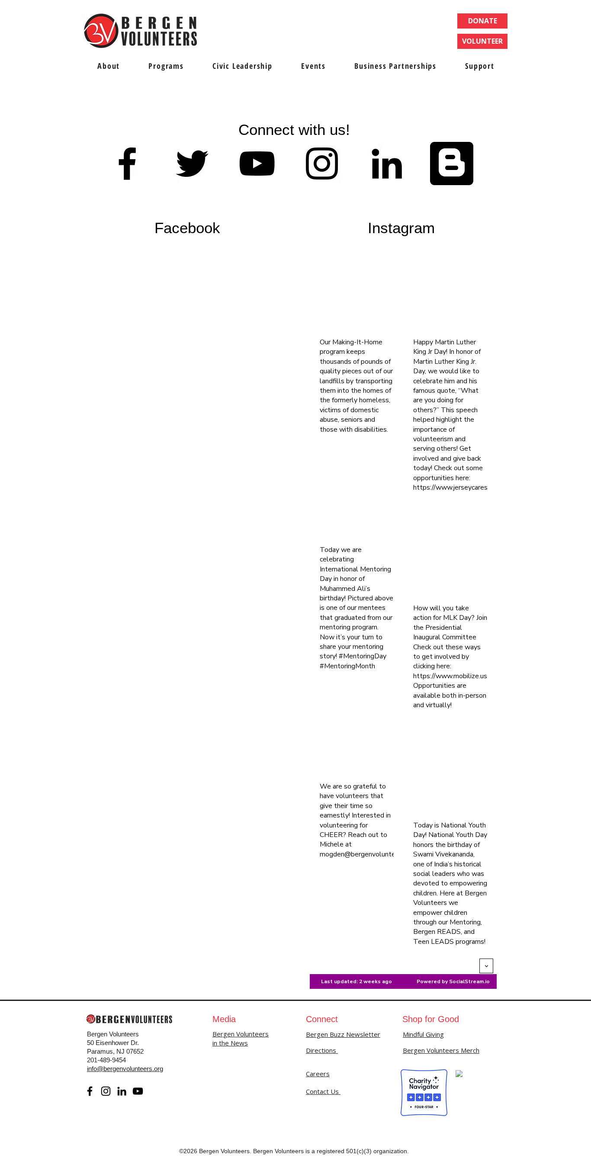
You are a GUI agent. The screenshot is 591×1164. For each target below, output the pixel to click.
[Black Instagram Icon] (322, 163)
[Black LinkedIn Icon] (386, 163)
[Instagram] (106, 1091)
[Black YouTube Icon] (257, 163)
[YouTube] (138, 1091)
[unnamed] (451, 163)
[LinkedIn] (122, 1091)
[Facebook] (90, 1091)
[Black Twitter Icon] (192, 163)
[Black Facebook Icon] (127, 163)
